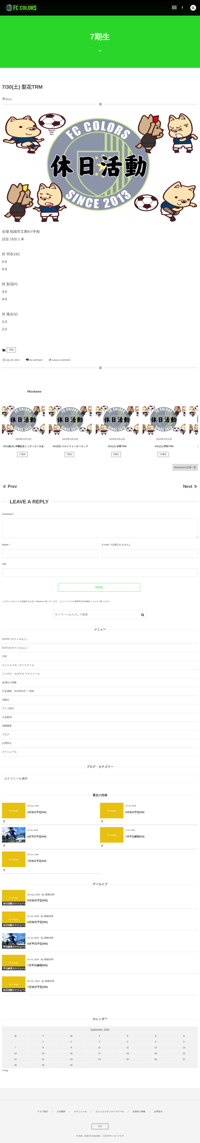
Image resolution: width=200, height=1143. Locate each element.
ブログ (5, 734)
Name (5, 544)
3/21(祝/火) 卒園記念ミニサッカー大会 (23, 446)
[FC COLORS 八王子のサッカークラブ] (21, 7)
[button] (193, 8)
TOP (4, 656)
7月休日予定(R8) (36, 860)
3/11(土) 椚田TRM (164, 446)
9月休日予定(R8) (36, 812)
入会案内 (7, 717)
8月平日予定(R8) (36, 836)
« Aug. (5, 1070)
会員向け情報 (9, 682)
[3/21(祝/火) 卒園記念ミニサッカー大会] (23, 420)
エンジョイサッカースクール (18, 665)
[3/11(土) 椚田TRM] (164, 420)
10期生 (163, 454)
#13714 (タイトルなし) (14, 647)
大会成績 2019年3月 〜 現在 (18, 691)
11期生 (22, 454)
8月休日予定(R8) (135, 812)
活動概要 (7, 725)
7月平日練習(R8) (135, 836)
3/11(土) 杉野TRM (117, 446)
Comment (7, 514)
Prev (12, 486)
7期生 (11, 350)
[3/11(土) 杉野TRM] (117, 420)
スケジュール (9, 752)
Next (187, 486)
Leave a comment (61, 360)
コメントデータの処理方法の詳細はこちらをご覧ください (84, 601)
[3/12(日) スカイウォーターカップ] (70, 420)
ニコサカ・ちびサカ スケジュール (21, 673)
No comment (35, 360)
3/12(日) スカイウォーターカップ (70, 446)
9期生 (116, 454)
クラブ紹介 (8, 708)
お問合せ (7, 743)
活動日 (5, 699)
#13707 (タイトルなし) (14, 639)
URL (4, 564)
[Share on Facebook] (182, 8)
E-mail (105, 544)
